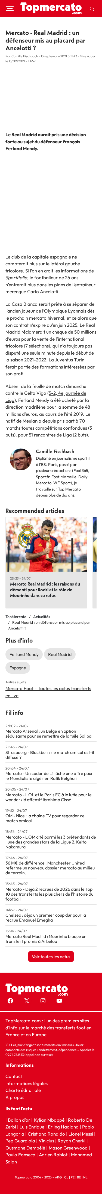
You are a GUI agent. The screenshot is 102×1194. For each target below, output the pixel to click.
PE (73, 1177)
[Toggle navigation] (9, 8)
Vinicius (46, 1140)
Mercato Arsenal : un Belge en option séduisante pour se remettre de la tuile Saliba (48, 733)
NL (85, 1177)
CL (66, 1177)
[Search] (92, 8)
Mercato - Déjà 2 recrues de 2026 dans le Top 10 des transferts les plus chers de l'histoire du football (49, 894)
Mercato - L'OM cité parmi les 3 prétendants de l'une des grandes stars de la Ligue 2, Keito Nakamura (50, 841)
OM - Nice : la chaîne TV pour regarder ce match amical (45, 818)
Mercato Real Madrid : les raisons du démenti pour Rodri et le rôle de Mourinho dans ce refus (45, 589)
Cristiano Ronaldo (46, 1133)
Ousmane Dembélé (25, 1147)
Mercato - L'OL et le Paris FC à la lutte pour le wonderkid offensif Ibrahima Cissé (48, 797)
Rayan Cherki (71, 1140)
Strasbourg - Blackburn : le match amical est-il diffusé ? (49, 755)
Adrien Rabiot (53, 1154)
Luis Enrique (32, 1127)
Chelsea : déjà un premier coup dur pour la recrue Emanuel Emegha (45, 917)
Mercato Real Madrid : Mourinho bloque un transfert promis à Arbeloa (45, 939)
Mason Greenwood (69, 1147)
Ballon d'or (19, 1119)
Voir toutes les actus (51, 956)
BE (79, 1177)
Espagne (18, 667)
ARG (58, 1177)
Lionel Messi (81, 1133)
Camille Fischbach (55, 451)
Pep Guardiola (20, 1140)
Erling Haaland (63, 1127)
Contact (13, 1076)
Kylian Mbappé (49, 1119)
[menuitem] (92, 8)
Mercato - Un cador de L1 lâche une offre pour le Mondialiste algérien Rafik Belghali (49, 776)
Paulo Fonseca (20, 1154)
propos (16, 1097)
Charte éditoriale (23, 1090)
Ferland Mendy (24, 654)
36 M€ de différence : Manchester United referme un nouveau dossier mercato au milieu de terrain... (50, 867)
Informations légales (26, 1083)
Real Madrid (60, 654)
